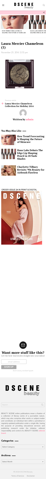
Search (42, 405)
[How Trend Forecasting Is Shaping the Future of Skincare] (14, 22)
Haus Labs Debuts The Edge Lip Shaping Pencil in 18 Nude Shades (30, 154)
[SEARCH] (44, 5)
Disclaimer (31, 476)
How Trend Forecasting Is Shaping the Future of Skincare (14, 32)
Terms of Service (17, 476)
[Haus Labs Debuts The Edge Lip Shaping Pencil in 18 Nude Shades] (8, 154)
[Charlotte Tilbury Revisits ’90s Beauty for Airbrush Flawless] (8, 170)
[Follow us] (44, 12)
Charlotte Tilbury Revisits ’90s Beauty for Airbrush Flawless (30, 169)
